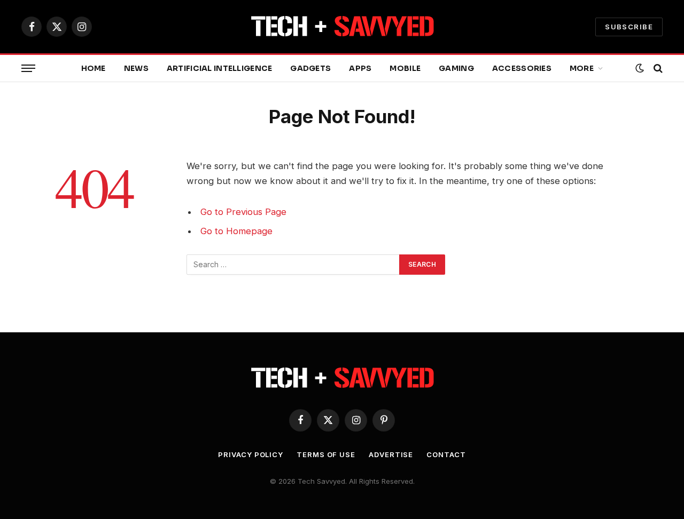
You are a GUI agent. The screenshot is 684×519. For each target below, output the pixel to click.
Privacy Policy (250, 454)
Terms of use (326, 454)
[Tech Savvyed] (342, 26)
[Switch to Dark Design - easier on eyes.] (640, 68)
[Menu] (28, 69)
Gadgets (310, 68)
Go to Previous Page (243, 211)
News (136, 68)
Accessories (521, 68)
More (582, 68)
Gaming (456, 68)
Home (93, 68)
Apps (360, 68)
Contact (445, 454)
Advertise (391, 454)
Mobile (405, 68)
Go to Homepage (236, 231)
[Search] (657, 69)
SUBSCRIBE (629, 26)
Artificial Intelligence (219, 68)
